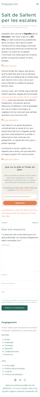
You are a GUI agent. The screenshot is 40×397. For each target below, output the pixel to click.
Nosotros (9, 354)
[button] (37, 4)
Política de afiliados (14, 374)
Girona (25, 27)
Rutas (7, 339)
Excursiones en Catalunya (13, 27)
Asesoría (8, 348)
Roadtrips (9, 342)
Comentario (6, 245)
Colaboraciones (12, 351)
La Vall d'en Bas (20, 210)
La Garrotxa (7, 210)
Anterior (5, 222)
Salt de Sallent (20, 213)
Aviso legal (10, 365)
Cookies (8, 371)
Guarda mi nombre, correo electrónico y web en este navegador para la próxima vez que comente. (20, 301)
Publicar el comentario (14, 308)
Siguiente (34, 222)
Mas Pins (33, 210)
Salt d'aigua (7, 213)
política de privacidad (23, 190)
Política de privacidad (15, 368)
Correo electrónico (9, 283)
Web (3, 292)
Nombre (5, 275)
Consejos (9, 345)
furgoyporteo (10, 4)
